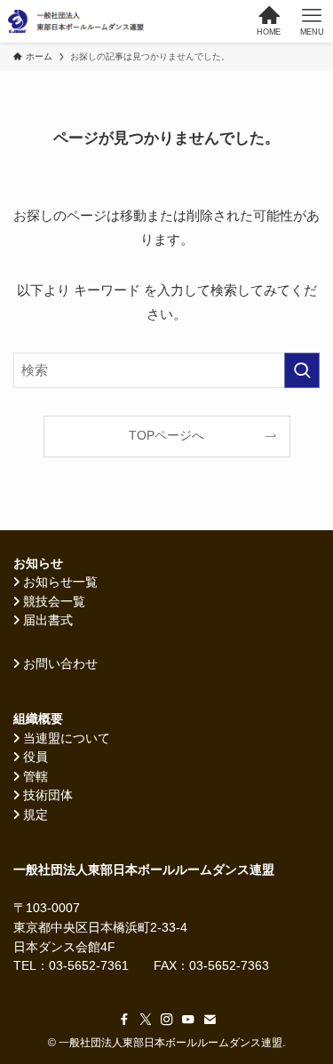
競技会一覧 (54, 601)
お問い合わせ (60, 664)
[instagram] (167, 1020)
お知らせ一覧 (60, 582)
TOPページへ (166, 435)
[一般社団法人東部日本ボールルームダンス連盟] (77, 21)
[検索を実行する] (302, 370)
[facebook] (124, 1020)
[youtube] (188, 1020)
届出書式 (48, 620)
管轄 (35, 776)
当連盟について (66, 738)
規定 (35, 815)
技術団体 (48, 795)
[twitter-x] (146, 1020)
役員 (35, 757)
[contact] (210, 1020)
